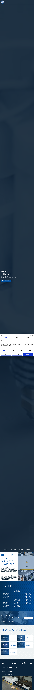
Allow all (27, 354)
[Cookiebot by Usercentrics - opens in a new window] (29, 335)
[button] (32, 2)
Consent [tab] (6, 337)
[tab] (17, 668)
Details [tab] (17, 337)
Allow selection (17, 354)
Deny (6, 354)
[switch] (13, 350)
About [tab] (28, 337)
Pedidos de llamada (17, 551)
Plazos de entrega (13, 549)
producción (21, 549)
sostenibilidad (28, 549)
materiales (5, 549)
